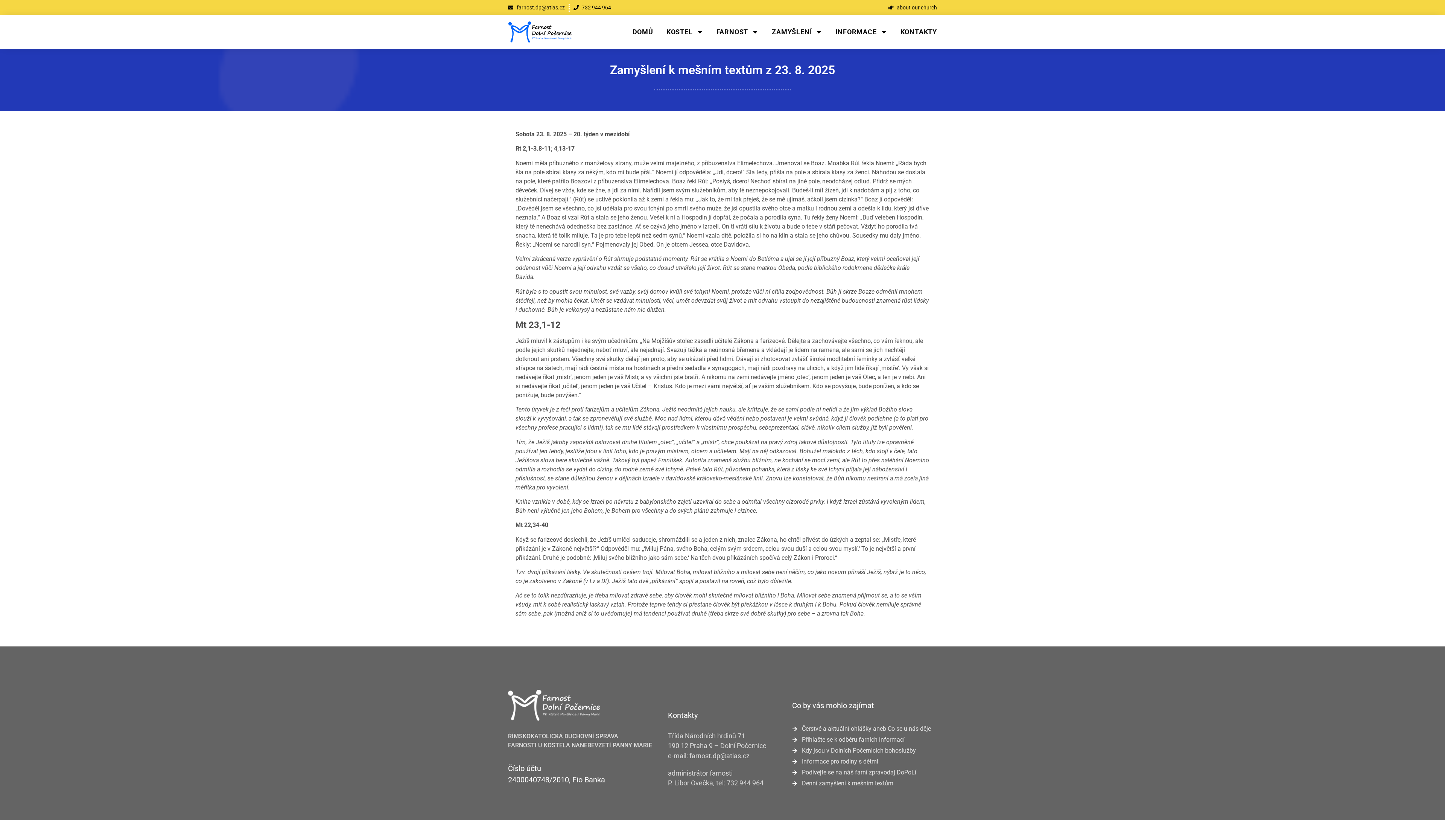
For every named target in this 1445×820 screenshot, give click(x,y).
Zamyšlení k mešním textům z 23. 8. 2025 (722, 70)
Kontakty (918, 32)
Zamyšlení (792, 32)
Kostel (679, 32)
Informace (855, 32)
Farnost (732, 32)
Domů (643, 32)
